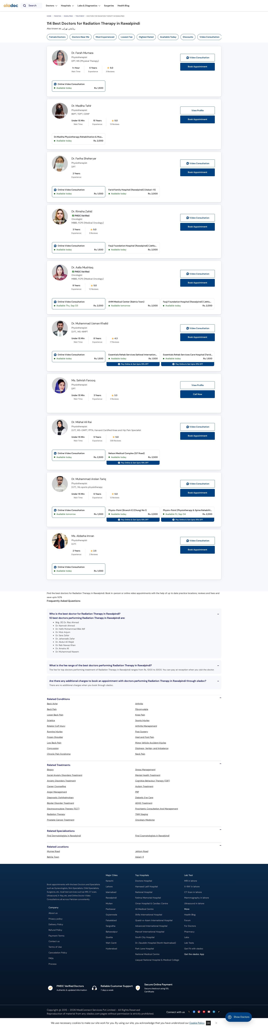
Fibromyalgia (141, 709)
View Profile (198, 110)
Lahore (109, 886)
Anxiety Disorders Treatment (61, 780)
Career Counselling (56, 786)
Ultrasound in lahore (194, 903)
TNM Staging (141, 814)
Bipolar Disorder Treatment (60, 803)
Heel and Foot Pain (144, 737)
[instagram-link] (199, 1012)
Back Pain (52, 709)
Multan (109, 903)
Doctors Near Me (80, 37)
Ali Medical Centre (144, 909)
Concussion (53, 748)
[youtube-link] (203, 1012)
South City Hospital (144, 937)
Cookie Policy (197, 1023)
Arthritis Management (146, 726)
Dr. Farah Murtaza (82, 53)
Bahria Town (53, 857)
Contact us (54, 941)
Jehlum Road (141, 851)
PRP (137, 792)
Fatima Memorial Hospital (148, 897)
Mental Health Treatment (147, 775)
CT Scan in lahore (193, 892)
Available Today (168, 37)
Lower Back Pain (55, 714)
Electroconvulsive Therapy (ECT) (63, 808)
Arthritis (139, 703)
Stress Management (145, 769)
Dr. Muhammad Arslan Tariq (88, 479)
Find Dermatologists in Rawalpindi (64, 835)
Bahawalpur (112, 931)
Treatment (80, 16)
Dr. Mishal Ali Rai (81, 422)
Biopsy (50, 769)
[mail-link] (208, 1012)
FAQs (51, 958)
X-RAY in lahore (192, 886)
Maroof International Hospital (149, 931)
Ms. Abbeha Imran (82, 536)
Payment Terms (56, 935)
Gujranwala (111, 914)
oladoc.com (93, 1013)
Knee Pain (140, 714)
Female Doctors (57, 37)
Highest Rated (146, 37)
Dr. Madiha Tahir (81, 106)
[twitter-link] (189, 1012)
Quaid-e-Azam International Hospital (153, 920)
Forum (187, 920)
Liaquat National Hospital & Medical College (157, 960)
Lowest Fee (126, 37)
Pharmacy (189, 931)
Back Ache (52, 703)
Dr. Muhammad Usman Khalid (89, 323)
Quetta (109, 937)
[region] (135, 37)
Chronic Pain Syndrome (59, 754)
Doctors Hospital (143, 881)
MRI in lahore (190, 881)
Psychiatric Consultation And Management (156, 808)
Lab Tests (189, 943)
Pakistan (57, 16)
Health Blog (190, 914)
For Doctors (190, 926)
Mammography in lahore (196, 897)
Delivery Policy (56, 924)
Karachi (109, 881)
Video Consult (199, 57)
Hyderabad (111, 948)
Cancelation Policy (58, 952)
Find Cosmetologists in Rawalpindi (152, 835)
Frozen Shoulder (55, 737)
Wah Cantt (111, 943)
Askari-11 (139, 857)
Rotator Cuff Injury (56, 726)
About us (53, 913)
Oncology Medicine (145, 819)
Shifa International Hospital (148, 914)
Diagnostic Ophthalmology (60, 797)
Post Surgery (141, 731)
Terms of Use (55, 947)
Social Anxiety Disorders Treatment (64, 775)
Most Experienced (105, 37)
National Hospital (143, 892)
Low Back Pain (54, 742)
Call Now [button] (197, 394)
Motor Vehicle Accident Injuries (150, 742)
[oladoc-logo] (11, 5)
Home (49, 16)
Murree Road (53, 851)
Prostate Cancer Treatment (60, 819)
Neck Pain (140, 754)
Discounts (188, 37)
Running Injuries (55, 731)
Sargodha (110, 926)
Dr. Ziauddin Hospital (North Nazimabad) (155, 943)
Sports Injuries (142, 720)
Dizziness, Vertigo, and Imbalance (151, 748)
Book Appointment (197, 66)
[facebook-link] (194, 1012)
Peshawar (111, 909)
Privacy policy (56, 919)
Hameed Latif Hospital (146, 886)
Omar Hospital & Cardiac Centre (151, 903)
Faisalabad (111, 920)
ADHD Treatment (143, 803)
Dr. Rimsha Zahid (81, 211)
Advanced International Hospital (151, 926)
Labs (186, 937)
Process (52, 964)
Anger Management (57, 792)
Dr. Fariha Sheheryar (83, 158)
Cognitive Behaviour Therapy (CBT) (152, 780)
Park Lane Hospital (144, 948)
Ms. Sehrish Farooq (83, 380)
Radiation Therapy (56, 814)
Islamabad (111, 892)
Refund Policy (55, 930)
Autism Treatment (144, 786)
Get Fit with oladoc (193, 948)
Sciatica (51, 720)
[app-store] (198, 963)
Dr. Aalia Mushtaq (82, 267)
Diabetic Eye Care (144, 797)
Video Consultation (209, 37)
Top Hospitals (142, 875)
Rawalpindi (68, 16)
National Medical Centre (147, 954)
